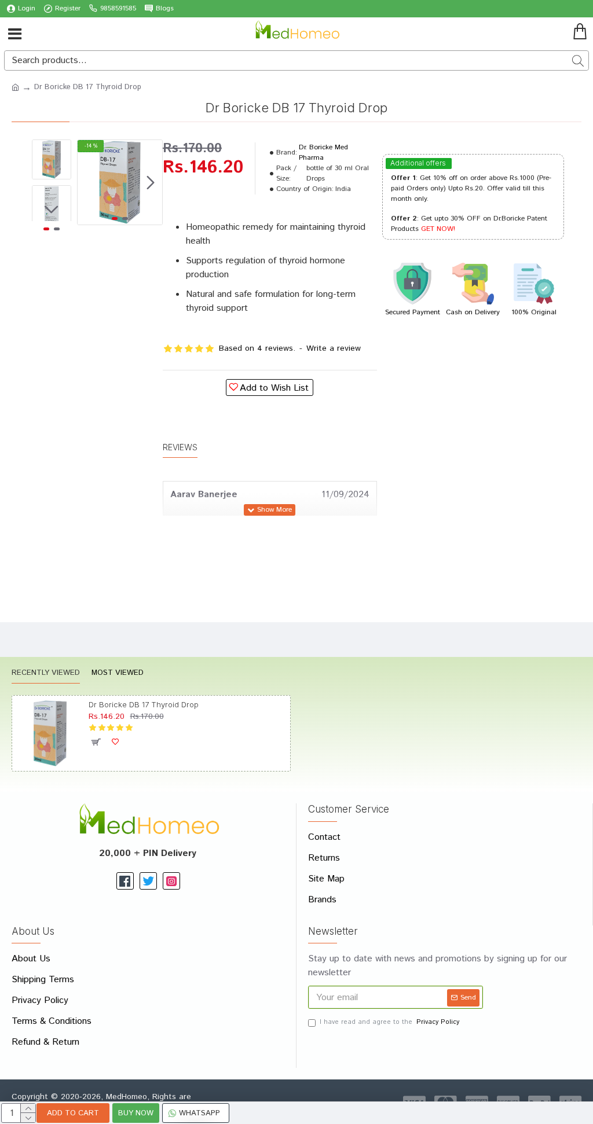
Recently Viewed (46, 673)
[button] (89, 182)
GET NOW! (438, 229)
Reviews (180, 447)
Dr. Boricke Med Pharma (323, 152)
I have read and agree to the (389, 1022)
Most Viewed (117, 673)
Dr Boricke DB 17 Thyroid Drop (144, 704)
